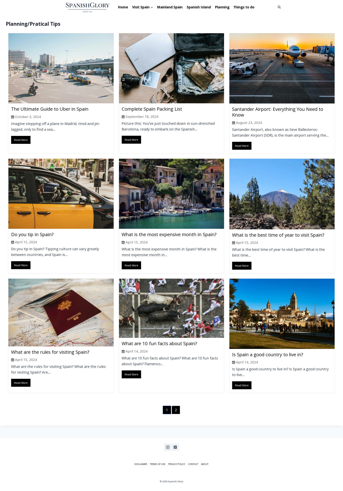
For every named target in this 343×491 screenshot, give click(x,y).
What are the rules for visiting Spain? (50, 352)
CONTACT (193, 464)
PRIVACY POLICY (176, 464)
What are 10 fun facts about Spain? (159, 343)
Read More (21, 140)
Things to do (243, 7)
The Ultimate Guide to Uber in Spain (49, 109)
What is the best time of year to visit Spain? (278, 235)
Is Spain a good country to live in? (267, 354)
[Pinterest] (175, 447)
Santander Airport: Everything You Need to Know (277, 112)
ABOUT (204, 464)
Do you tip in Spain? (32, 234)
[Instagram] (167, 447)
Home (123, 7)
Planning (222, 7)
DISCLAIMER (141, 464)
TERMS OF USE (157, 464)
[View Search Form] (279, 7)
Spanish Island (199, 7)
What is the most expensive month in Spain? (169, 234)
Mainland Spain (170, 7)
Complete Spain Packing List (152, 109)
